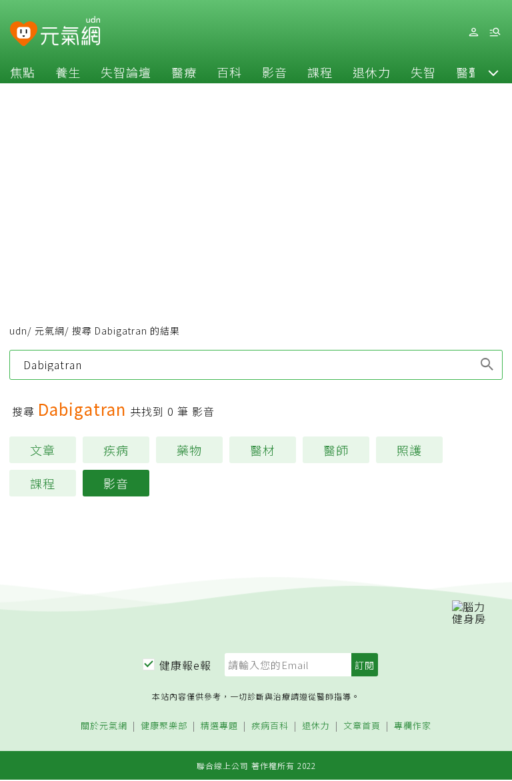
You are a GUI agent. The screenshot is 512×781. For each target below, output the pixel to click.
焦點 (22, 72)
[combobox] (256, 364)
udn (18, 330)
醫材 (262, 449)
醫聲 (468, 72)
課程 (320, 72)
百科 (229, 72)
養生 (68, 72)
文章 (42, 449)
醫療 (184, 72)
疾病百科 (270, 726)
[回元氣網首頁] (70, 32)
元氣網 (50, 330)
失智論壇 (126, 72)
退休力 (372, 72)
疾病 (116, 449)
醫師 (336, 449)
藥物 (189, 449)
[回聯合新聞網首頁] (23, 34)
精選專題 (219, 726)
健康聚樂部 (164, 726)
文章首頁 (362, 726)
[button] (493, 72)
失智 (423, 72)
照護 (409, 449)
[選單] (495, 32)
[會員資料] (473, 32)
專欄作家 (412, 726)
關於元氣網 (104, 726)
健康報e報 (185, 665)
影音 (274, 72)
